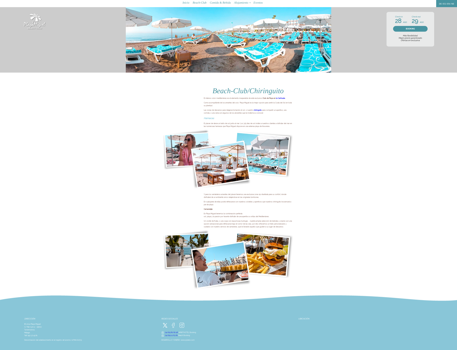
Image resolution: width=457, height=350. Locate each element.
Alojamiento (241, 2)
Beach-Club (199, 2)
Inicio (186, 2)
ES (444, 4)
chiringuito (258, 110)
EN (448, 4)
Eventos (258, 2)
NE (452, 4)
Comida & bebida (220, 2)
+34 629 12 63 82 (171, 335)
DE (440, 4)
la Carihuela (280, 98)
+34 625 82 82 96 (171, 332)
